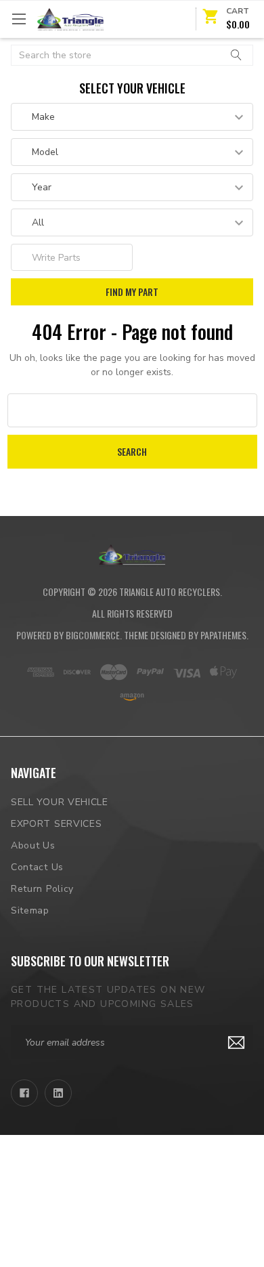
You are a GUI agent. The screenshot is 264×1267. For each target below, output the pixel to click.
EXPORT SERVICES (56, 823)
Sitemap (30, 910)
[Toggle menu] (18, 18)
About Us (33, 845)
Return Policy (42, 888)
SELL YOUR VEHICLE (59, 802)
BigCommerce (93, 635)
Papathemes (223, 635)
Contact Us (37, 867)
